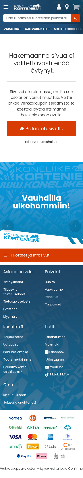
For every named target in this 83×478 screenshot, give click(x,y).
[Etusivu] (27, 7)
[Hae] (75, 18)
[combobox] (41, 18)
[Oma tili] (59, 7)
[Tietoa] (67, 7)
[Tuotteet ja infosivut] (7, 7)
